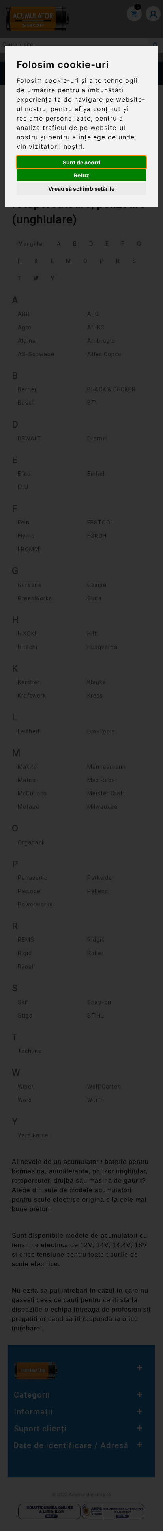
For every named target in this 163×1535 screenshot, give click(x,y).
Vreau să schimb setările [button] (81, 188)
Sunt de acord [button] (81, 162)
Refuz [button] (81, 175)
